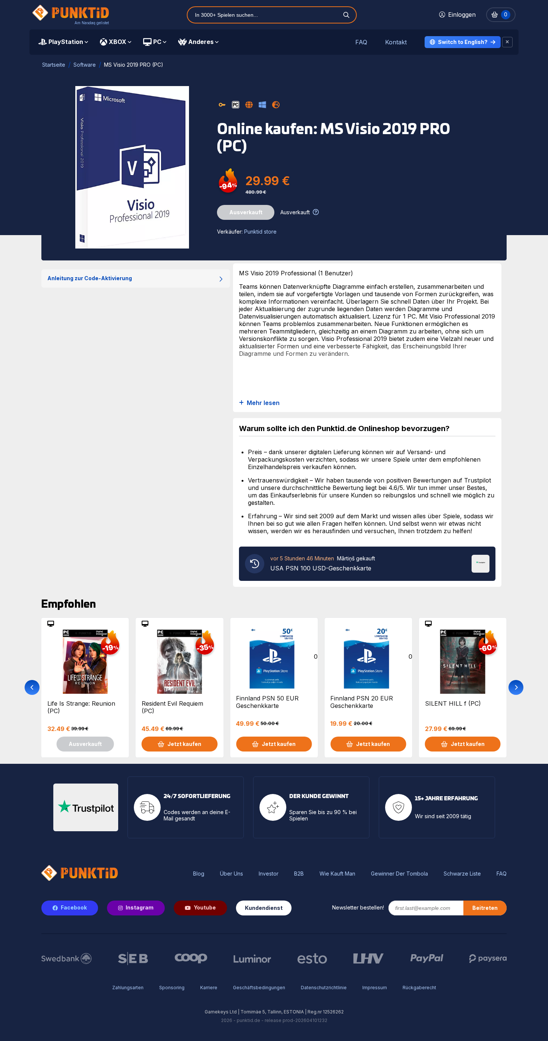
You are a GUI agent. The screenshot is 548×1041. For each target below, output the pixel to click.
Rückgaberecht (419, 987)
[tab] (63, 42)
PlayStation (65, 41)
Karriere (208, 987)
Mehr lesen (263, 403)
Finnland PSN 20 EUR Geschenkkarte (361, 701)
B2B (299, 874)
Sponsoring (172, 987)
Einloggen (462, 14)
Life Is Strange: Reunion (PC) (81, 707)
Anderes (201, 41)
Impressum (374, 987)
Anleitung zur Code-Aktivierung (89, 278)
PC (157, 41)
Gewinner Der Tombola (399, 874)
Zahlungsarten (128, 987)
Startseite (53, 64)
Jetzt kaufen (184, 744)
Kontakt (396, 42)
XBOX (117, 41)
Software (84, 64)
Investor (268, 874)
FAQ (361, 42)
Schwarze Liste (462, 874)
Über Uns (231, 874)
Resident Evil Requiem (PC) (172, 707)
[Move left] (32, 687)
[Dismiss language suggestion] (507, 42)
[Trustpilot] (480, 563)
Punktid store (260, 231)
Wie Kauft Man (337, 874)
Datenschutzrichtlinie (324, 987)
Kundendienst (264, 908)
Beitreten (485, 908)
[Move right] (515, 687)
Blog (198, 874)
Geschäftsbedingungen (259, 987)
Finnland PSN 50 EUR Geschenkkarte (267, 701)
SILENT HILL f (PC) (453, 703)
